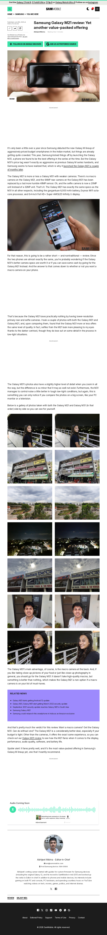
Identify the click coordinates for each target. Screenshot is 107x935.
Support (48, 917)
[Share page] (15, 28)
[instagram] (46, 910)
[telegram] (60, 910)
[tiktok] (51, 910)
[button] (9, 9)
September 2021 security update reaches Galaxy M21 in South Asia (41, 707)
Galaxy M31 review (31, 738)
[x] (42, 910)
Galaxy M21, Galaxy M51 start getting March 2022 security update (40, 704)
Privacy (72, 917)
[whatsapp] (65, 910)
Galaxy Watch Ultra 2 (65, 2)
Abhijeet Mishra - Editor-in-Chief (53, 859)
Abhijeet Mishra (39, 32)
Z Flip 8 (49, 2)
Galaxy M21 (22, 898)
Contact (81, 917)
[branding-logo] (53, 8)
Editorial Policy (36, 917)
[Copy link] (9, 28)
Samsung (19, 14)
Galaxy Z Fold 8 (24, 2)
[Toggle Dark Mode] (87, 9)
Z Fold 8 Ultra (38, 2)
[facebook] (38, 910)
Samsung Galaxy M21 (21, 710)
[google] (69, 910)
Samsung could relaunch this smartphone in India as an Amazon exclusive (44, 713)
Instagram (93, 2)
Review (10, 898)
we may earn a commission (17, 37)
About (24, 917)
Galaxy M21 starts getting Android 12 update (31, 700)
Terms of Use (60, 917)
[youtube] (56, 910)
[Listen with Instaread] (20, 28)
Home (9, 14)
